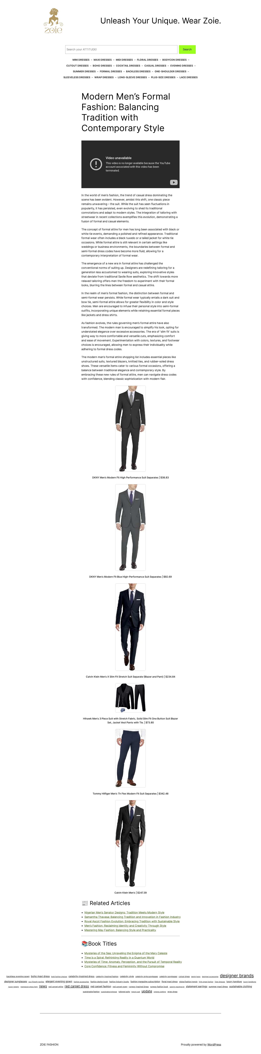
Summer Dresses (84, 71)
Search (187, 49)
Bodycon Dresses (174, 59)
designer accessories (210, 977)
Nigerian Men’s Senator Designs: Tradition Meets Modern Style (124, 912)
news (43, 986)
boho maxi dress (40, 976)
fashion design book (99, 981)
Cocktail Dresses (128, 65)
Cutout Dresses (77, 65)
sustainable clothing (240, 986)
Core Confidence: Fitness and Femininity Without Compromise (124, 966)
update (147, 991)
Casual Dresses (155, 65)
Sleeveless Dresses (76, 77)
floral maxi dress (170, 981)
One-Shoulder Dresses (170, 71)
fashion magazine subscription (145, 981)
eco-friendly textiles (36, 982)
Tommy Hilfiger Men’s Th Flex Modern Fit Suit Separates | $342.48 (130, 793)
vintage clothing (160, 992)
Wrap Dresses (104, 77)
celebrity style (127, 976)
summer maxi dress (218, 986)
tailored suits (124, 991)
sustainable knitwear (109, 992)
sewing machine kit (177, 987)
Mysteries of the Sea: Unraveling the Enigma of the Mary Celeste (125, 953)
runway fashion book (159, 986)
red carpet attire (55, 986)
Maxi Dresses (103, 59)
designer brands (237, 975)
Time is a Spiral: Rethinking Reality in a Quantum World (119, 957)
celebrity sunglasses (168, 976)
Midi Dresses (124, 59)
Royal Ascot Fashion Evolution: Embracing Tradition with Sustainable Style (132, 921)
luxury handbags (249, 982)
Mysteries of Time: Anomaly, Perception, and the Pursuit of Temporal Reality (133, 961)
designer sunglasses (15, 981)
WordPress (214, 1044)
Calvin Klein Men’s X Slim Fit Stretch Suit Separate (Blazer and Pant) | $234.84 (130, 676)
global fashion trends (188, 981)
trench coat (135, 992)
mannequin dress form (29, 987)
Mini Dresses (80, 59)
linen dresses (220, 982)
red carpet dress (77, 986)
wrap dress (172, 991)
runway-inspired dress (139, 986)
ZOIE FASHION (49, 1044)
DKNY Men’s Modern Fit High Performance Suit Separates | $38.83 (130, 477)
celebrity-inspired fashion (107, 976)
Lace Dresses (189, 77)
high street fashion (206, 982)
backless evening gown (17, 976)
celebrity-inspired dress (81, 976)
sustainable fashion (91, 991)
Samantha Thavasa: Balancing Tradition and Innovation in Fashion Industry (132, 916)
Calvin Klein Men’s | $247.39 (130, 892)
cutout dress (184, 976)
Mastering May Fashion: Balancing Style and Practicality (120, 930)
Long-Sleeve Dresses (132, 77)
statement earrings (196, 986)
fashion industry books (119, 981)
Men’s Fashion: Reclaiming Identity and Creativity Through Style (125, 925)
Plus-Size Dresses (163, 77)
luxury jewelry (13, 987)
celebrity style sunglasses (146, 976)
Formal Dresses (111, 71)
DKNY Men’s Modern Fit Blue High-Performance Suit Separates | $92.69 (130, 576)
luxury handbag (234, 981)
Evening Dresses (181, 65)
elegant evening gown (59, 981)
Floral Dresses (147, 59)
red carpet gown (120, 986)
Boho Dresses (102, 65)
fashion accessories (81, 982)
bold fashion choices (59, 977)
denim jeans (195, 977)
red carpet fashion (100, 986)
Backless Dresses (138, 71)
